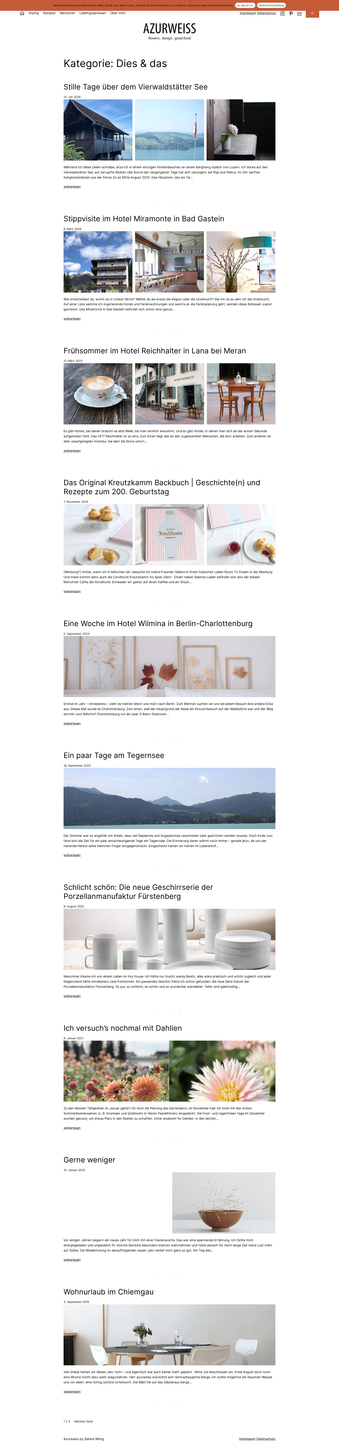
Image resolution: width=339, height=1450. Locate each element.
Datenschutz (266, 13)
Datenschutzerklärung (271, 5)
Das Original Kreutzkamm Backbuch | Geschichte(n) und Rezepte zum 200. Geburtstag (162, 487)
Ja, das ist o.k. (245, 5)
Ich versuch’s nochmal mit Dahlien (123, 1028)
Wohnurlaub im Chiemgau (109, 1291)
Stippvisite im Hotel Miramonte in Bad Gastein (144, 218)
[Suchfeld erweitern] (312, 13)
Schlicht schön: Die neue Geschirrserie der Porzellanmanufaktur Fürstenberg (138, 891)
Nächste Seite (83, 1421)
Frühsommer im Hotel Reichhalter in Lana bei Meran (155, 350)
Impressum (248, 13)
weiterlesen (72, 186)
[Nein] (334, 5)
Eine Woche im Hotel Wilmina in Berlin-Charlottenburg (158, 623)
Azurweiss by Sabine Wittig (84, 1439)
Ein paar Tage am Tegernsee (114, 755)
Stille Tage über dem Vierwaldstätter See (136, 86)
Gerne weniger (89, 1159)
